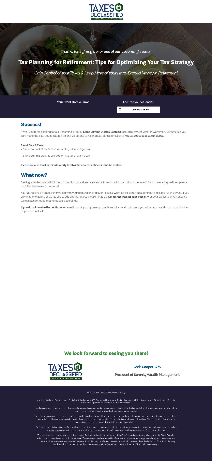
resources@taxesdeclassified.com (144, 135)
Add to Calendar (141, 109)
